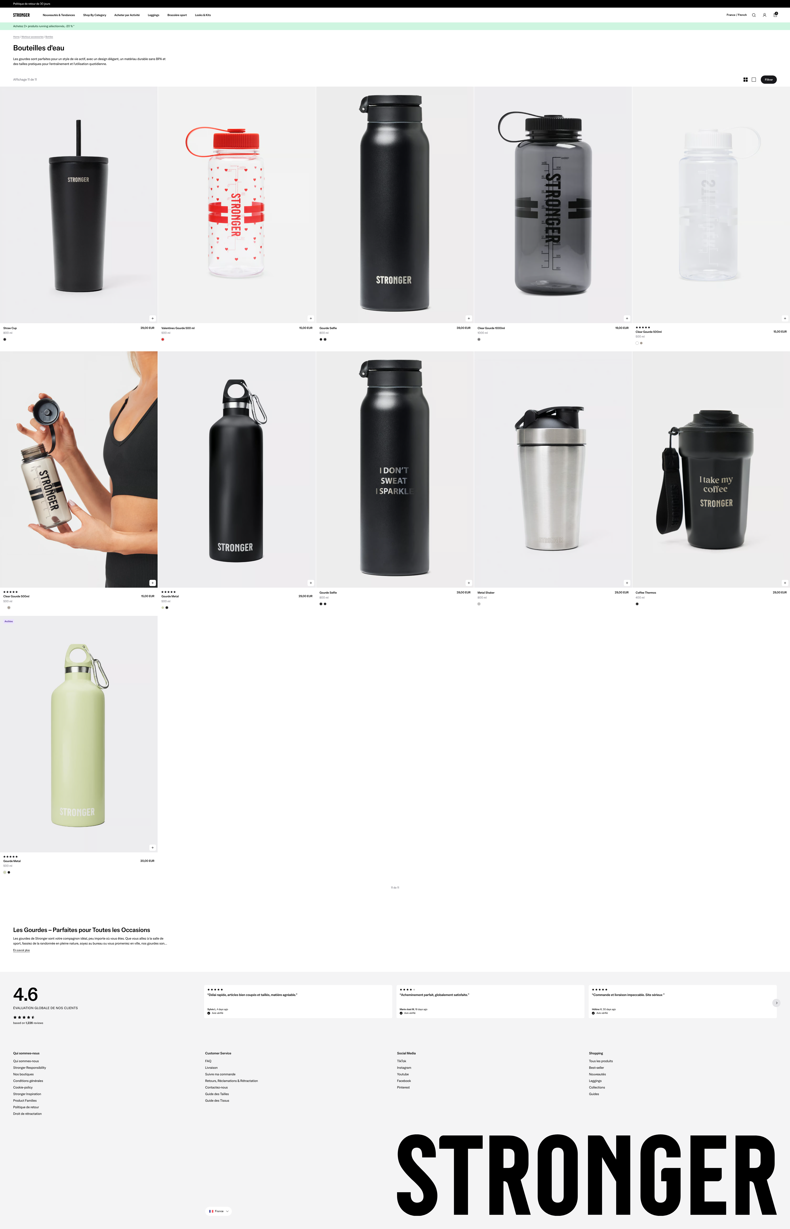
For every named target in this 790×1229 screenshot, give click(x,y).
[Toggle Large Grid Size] (753, 79)
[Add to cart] (152, 318)
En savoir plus (21, 950)
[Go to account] (764, 15)
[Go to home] (21, 15)
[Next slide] (776, 1003)
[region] (490, 1003)
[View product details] (79, 332)
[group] (79, 205)
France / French (737, 15)
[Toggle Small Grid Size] (745, 79)
